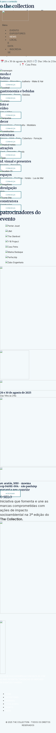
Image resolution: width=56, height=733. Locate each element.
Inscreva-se (15, 51)
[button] (8, 25)
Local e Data (12, 43)
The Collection (7, 7)
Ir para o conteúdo (8, 1)
